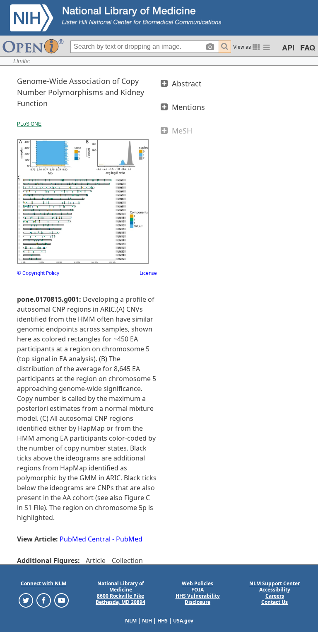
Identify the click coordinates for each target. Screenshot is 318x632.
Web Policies (197, 583)
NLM (131, 620)
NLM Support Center (274, 583)
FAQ (307, 47)
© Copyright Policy (38, 273)
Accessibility (274, 589)
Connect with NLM (43, 583)
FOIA (197, 589)
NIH (147, 620)
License (148, 273)
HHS (162, 620)
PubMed (129, 539)
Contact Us (274, 602)
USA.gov (183, 620)
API (288, 47)
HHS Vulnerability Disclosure (198, 599)
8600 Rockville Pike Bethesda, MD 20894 (120, 599)
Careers (274, 595)
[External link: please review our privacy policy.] (26, 599)
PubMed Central (85, 539)
